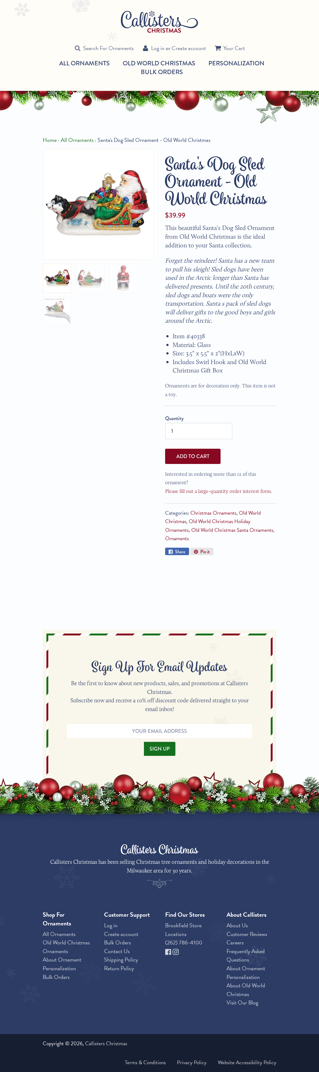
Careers (235, 942)
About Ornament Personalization (62, 963)
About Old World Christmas (245, 989)
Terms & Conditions (145, 1062)
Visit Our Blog (242, 1002)
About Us (237, 925)
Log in (157, 48)
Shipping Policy (121, 959)
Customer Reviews (246, 934)
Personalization (236, 63)
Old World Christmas (159, 63)
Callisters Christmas (106, 1043)
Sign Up (160, 748)
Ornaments (177, 538)
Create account (189, 48)
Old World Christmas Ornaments (66, 946)
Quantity (174, 418)
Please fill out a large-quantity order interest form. (218, 491)
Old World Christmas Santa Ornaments (232, 530)
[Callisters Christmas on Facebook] (169, 951)
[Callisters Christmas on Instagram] (176, 951)
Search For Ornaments (108, 48)
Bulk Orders (162, 72)
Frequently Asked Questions (245, 955)
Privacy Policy (192, 1062)
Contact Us (117, 951)
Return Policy (119, 968)
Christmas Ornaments (213, 513)
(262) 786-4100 (183, 942)
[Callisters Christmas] (159, 21)
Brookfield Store (183, 925)
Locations (175, 934)
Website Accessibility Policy (247, 1062)
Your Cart (234, 48)
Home (50, 140)
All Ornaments (84, 63)
